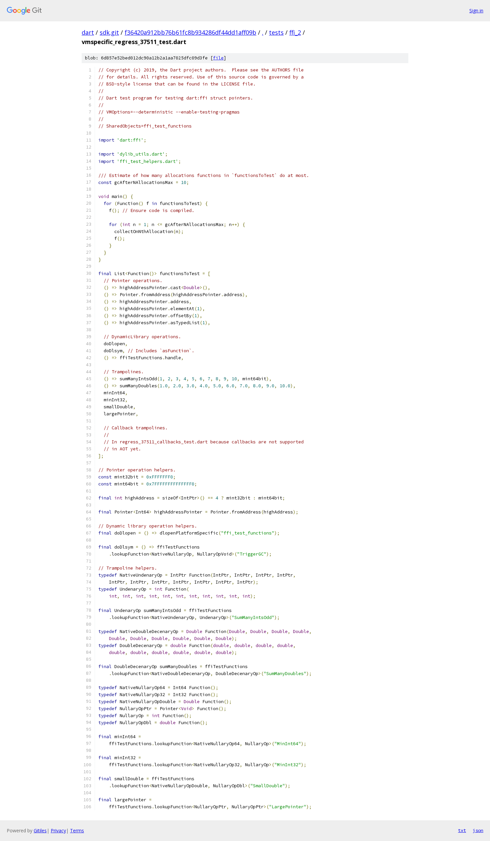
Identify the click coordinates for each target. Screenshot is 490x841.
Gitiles (40, 830)
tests (276, 32)
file (218, 58)
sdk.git (109, 32)
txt (462, 830)
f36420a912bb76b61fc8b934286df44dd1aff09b (190, 32)
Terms (77, 830)
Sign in (476, 10)
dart (88, 32)
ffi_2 (295, 32)
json (478, 830)
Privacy (58, 830)
